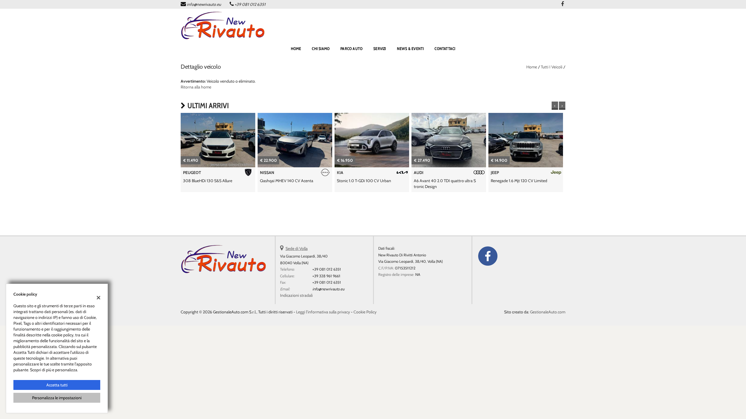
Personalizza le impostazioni (57, 397)
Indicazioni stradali (296, 295)
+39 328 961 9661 (326, 276)
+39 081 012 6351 (250, 4)
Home (531, 67)
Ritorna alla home (196, 87)
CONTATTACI (444, 48)
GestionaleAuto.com (547, 312)
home (296, 48)
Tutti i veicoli (551, 67)
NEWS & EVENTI (410, 48)
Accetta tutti (57, 385)
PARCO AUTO (351, 48)
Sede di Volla (297, 248)
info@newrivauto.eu (204, 4)
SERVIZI (379, 48)
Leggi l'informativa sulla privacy (323, 312)
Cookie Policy (364, 312)
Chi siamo (321, 48)
